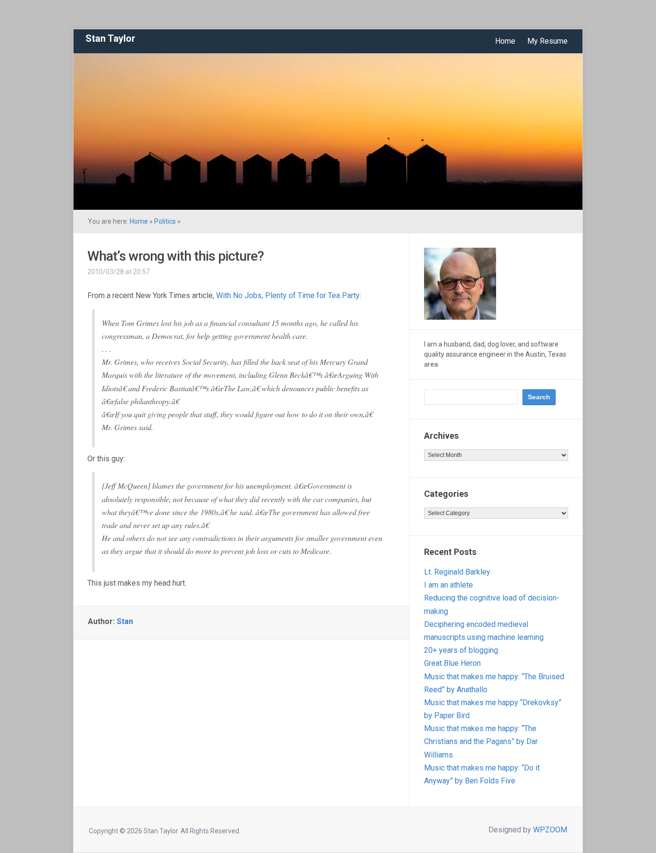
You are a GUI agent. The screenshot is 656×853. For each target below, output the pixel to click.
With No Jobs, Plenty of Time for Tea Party (288, 295)
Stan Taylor (110, 38)
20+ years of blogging (461, 650)
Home (505, 41)
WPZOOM (550, 829)
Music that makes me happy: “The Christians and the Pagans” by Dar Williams (481, 741)
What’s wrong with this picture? (175, 256)
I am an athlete (448, 584)
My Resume (547, 41)
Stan (125, 621)
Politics (165, 221)
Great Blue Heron (452, 663)
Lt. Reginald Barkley (457, 572)
